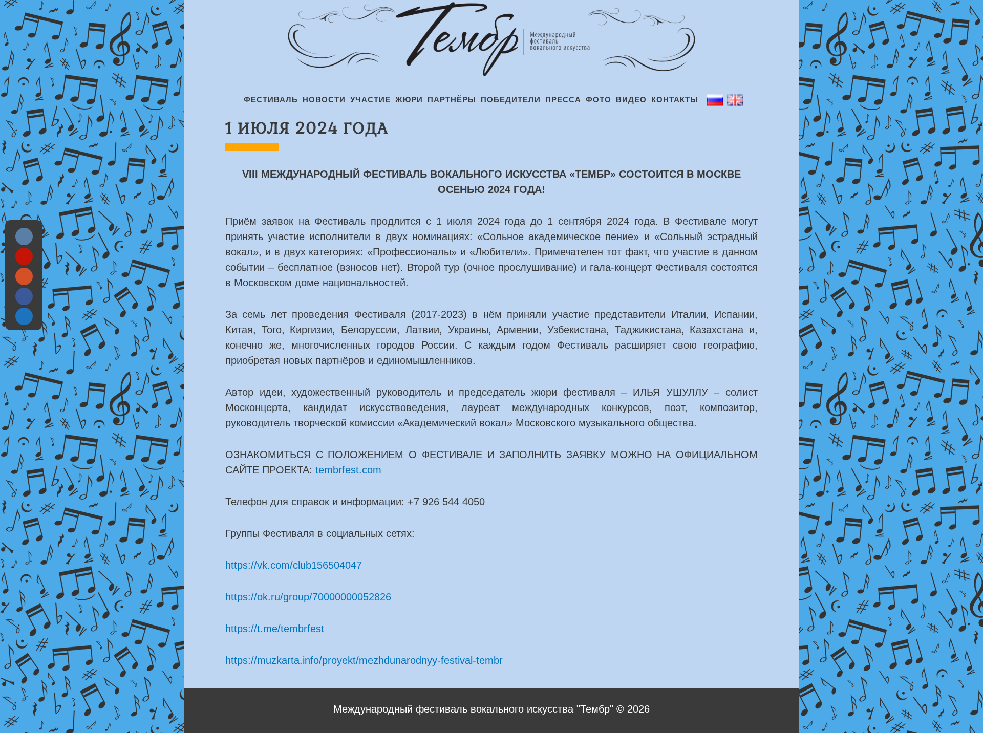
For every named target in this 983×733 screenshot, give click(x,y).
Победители (511, 99)
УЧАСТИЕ (370, 99)
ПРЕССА (563, 99)
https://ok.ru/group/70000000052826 (308, 596)
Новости (324, 99)
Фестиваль (271, 99)
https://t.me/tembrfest (274, 628)
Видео (631, 99)
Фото (598, 99)
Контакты (674, 99)
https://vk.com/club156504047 (293, 565)
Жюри (409, 99)
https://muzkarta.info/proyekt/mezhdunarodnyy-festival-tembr (364, 660)
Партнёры (452, 99)
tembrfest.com (348, 470)
